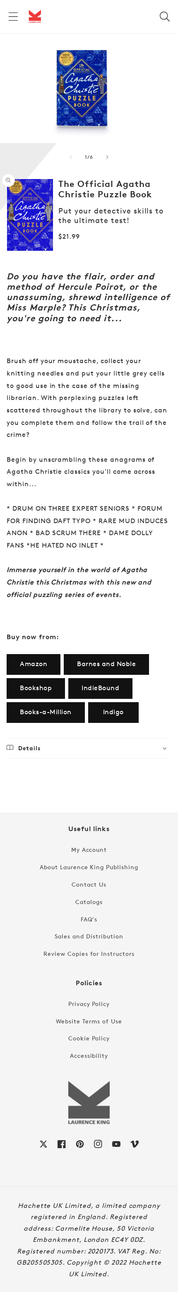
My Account (89, 849)
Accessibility (89, 1055)
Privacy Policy (89, 1003)
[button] (13, 16)
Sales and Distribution (89, 936)
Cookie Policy (88, 1038)
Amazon (33, 664)
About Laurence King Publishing (89, 866)
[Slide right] (107, 157)
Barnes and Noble (106, 664)
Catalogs (89, 901)
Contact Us (89, 884)
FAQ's (89, 919)
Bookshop (36, 688)
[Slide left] (71, 157)
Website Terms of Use (89, 1021)
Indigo (113, 712)
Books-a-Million (46, 712)
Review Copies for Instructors (89, 953)
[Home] (34, 16)
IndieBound (100, 688)
